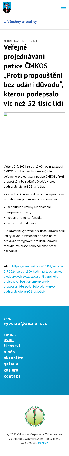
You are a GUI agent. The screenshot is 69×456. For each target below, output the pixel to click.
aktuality (13, 358)
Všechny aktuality (22, 22)
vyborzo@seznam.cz (25, 323)
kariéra (11, 370)
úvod (9, 339)
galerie (11, 364)
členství (12, 345)
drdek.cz (43, 443)
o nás (9, 352)
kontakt (12, 376)
